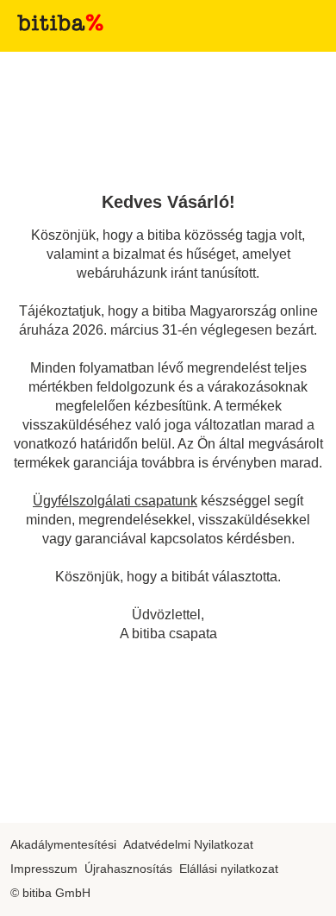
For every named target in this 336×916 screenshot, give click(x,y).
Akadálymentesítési (63, 844)
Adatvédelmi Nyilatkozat (188, 844)
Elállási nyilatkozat (228, 868)
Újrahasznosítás (128, 868)
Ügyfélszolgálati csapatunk (115, 500)
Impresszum (44, 868)
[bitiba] (60, 22)
